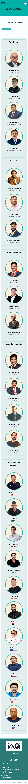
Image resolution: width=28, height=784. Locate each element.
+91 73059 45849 (7, 777)
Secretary (23, 29)
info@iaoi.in (6, 775)
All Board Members (6, 29)
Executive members (19, 32)
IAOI (13, 782)
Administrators (8, 32)
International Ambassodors (14, 35)
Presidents (16, 29)
